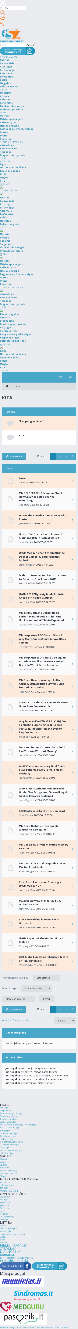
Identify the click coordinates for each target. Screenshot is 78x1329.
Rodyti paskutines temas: (26, 978)
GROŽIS (3, 89)
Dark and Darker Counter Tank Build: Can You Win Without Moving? (42, 749)
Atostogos (4, 1199)
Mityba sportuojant (8, 1228)
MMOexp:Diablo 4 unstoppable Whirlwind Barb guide (38, 827)
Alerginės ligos (6, 1110)
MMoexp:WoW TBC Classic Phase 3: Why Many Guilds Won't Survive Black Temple (42, 638)
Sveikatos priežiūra (8, 1173)
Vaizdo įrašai (5, 161)
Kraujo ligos (5, 1130)
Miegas (3, 1176)
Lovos (22, 478)
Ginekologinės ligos (8, 1119)
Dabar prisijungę (16, 1032)
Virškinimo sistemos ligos (11, 1150)
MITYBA (3, 112)
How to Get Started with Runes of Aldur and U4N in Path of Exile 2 (40, 536)
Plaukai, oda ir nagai (9, 1170)
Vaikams (3, 1164)
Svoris (2, 1239)
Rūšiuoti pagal (22, 988)
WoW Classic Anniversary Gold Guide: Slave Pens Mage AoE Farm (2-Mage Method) (42, 769)
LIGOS (3, 158)
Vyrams (3, 1162)
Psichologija (5, 1202)
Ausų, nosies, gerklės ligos (11, 1113)
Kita (18, 386)
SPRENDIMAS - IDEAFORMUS (54, 1327)
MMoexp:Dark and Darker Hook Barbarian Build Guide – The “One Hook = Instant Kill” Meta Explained (41, 616)
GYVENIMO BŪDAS (8, 56)
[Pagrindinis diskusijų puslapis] (7, 386)
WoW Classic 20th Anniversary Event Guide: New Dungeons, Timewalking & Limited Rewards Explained (43, 792)
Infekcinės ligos (6, 1153)
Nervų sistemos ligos (8, 1133)
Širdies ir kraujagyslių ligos (11, 1141)
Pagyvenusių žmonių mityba (12, 1234)
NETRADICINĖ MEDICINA (11, 142)
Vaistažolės (4, 1182)
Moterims (4, 1159)
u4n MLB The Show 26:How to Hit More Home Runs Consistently (43, 704)
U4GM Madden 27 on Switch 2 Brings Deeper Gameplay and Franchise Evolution (42, 556)
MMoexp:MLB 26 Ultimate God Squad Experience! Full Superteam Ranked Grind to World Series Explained (42, 661)
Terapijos (4, 1187)
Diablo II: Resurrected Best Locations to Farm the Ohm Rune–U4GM (42, 577)
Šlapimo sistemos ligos (9, 1144)
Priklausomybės (7, 1216)
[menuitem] (70, 377)
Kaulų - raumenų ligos (9, 1127)
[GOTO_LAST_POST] (72, 481)
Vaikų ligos (4, 1147)
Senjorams (4, 1167)
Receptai (3, 1242)
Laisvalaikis (5, 1196)
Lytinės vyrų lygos (8, 1122)
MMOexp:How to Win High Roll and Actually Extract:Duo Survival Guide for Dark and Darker (41, 683)
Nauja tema (15, 456)
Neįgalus (4, 1214)
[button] (72, 456)
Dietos (2, 1236)
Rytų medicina (6, 1185)
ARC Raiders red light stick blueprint (42, 811)
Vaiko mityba (5, 1231)
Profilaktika (5, 1208)
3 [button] (66, 456)
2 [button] (59, 456)
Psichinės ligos (6, 1139)
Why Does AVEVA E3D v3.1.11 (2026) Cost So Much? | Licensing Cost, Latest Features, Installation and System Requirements (43, 727)
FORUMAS (4, 184)
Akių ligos (4, 1107)
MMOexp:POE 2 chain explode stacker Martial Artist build (43, 865)
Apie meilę (4, 1205)
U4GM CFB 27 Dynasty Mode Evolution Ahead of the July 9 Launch (42, 596)
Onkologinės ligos (8, 1136)
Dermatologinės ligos (9, 1116)
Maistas (3, 1225)
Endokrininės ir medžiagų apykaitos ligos (18, 1124)
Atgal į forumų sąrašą (17, 1020)
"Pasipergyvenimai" (31, 421)
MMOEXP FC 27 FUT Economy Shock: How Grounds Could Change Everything (41, 496)
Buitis (2, 1211)
